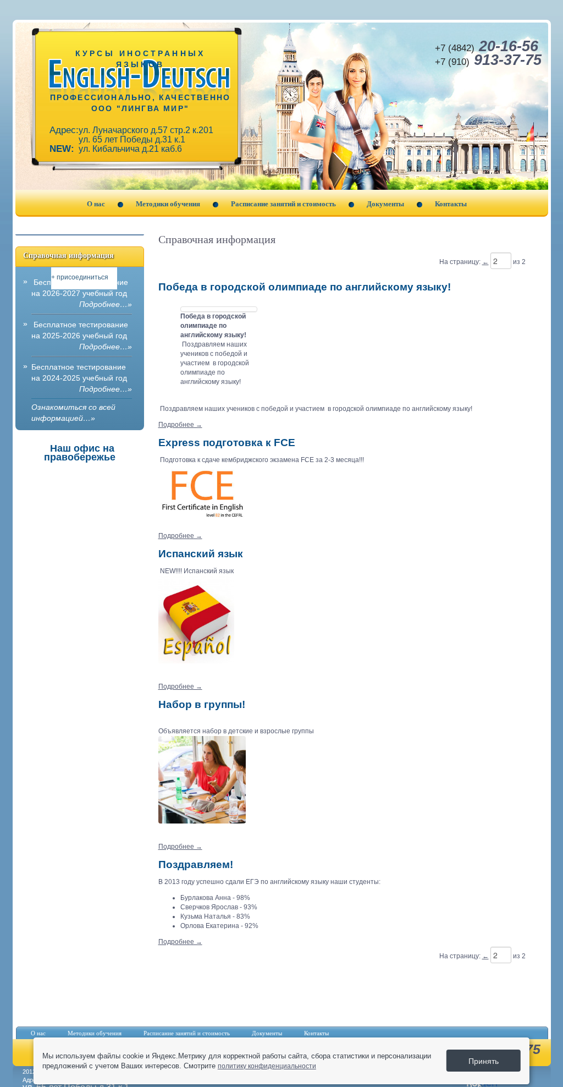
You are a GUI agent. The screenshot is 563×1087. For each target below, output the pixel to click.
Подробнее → (180, 425)
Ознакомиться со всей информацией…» (73, 412)
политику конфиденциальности (267, 1066)
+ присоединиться (79, 277)
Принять (483, 1060)
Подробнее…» (105, 304)
